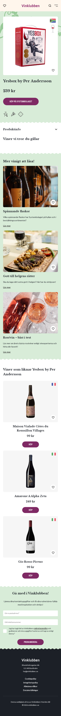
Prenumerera (30, 642)
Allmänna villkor (30, 686)
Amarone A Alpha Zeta (30, 496)
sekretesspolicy (41, 628)
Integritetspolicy (30, 683)
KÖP (30, 444)
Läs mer (7, 225)
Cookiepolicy (30, 679)
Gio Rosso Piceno (30, 561)
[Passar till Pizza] (13, 114)
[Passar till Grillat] (5, 114)
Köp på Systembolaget (21, 101)
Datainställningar (30, 690)
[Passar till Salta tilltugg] (20, 114)
